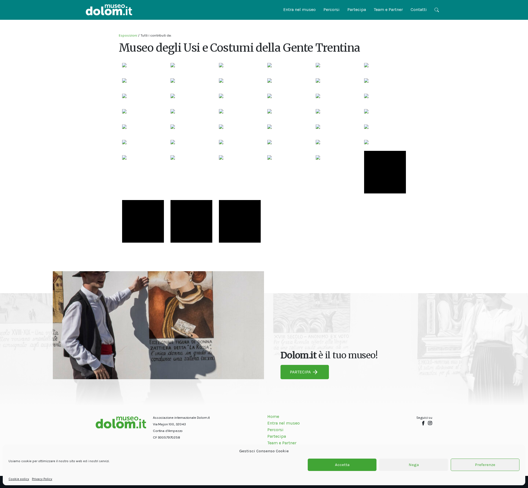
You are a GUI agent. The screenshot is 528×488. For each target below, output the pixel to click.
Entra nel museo (299, 9)
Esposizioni (128, 35)
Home (273, 416)
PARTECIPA (300, 372)
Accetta (342, 464)
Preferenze (485, 464)
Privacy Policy (42, 479)
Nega (414, 464)
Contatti (419, 9)
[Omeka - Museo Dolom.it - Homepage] (109, 9)
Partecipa (356, 9)
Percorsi (331, 9)
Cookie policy (19, 479)
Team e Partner (388, 9)
